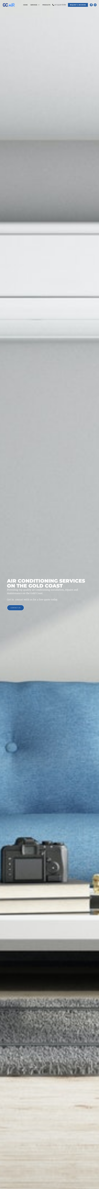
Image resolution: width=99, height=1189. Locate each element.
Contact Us (15, 608)
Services (33, 5)
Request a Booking (78, 5)
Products (46, 5)
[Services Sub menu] (39, 5)
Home (25, 5)
